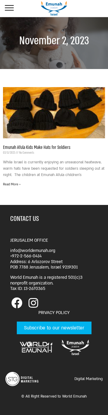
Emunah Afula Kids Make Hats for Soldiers (36, 147)
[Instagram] (33, 303)
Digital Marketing (88, 378)
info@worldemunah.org (32, 250)
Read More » (12, 184)
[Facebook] (16, 303)
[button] (54, 328)
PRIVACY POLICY (54, 313)
